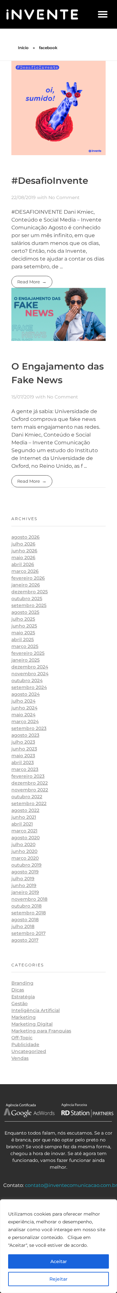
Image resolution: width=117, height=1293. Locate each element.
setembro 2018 (28, 913)
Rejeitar (58, 1279)
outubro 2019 (26, 865)
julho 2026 (23, 544)
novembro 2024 (29, 674)
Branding (22, 983)
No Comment (64, 197)
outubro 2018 (26, 906)
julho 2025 (23, 619)
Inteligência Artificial (35, 1010)
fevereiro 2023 (28, 776)
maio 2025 (23, 633)
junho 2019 (23, 885)
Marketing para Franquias (41, 1031)
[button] (102, 14)
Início (23, 47)
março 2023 (24, 769)
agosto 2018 (25, 920)
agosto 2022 (25, 810)
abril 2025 (22, 639)
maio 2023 (23, 756)
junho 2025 (24, 626)
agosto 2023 (25, 735)
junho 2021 (23, 817)
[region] (58, 1246)
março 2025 (24, 646)
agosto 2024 (25, 694)
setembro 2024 (29, 687)
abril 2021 (22, 824)
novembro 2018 (29, 899)
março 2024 (25, 721)
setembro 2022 (28, 803)
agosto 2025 (25, 612)
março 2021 (24, 831)
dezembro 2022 (29, 783)
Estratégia (23, 997)
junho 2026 (24, 551)
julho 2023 (23, 742)
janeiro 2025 (25, 660)
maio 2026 (23, 557)
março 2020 (25, 858)
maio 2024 (23, 715)
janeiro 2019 (25, 892)
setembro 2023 (28, 728)
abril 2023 (22, 762)
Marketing (23, 1017)
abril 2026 (22, 564)
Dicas (17, 990)
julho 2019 (22, 879)
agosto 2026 (25, 537)
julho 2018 (22, 926)
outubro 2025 (26, 598)
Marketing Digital (32, 1024)
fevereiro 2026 (28, 578)
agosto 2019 (25, 872)
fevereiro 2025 (28, 653)
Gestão (19, 1003)
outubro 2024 (27, 680)
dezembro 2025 (29, 592)
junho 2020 (24, 851)
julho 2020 (23, 844)
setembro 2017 (28, 933)
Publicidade (25, 1044)
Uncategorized (28, 1051)
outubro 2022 (26, 797)
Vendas (20, 1058)
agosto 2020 (25, 838)
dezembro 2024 (29, 667)
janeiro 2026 (25, 585)
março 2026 (25, 571)
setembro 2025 (28, 605)
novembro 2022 (29, 790)
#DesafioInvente (49, 180)
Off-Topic (21, 1038)
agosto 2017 (24, 940)
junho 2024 (24, 708)
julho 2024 (23, 701)
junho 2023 (24, 749)
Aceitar (58, 1261)
